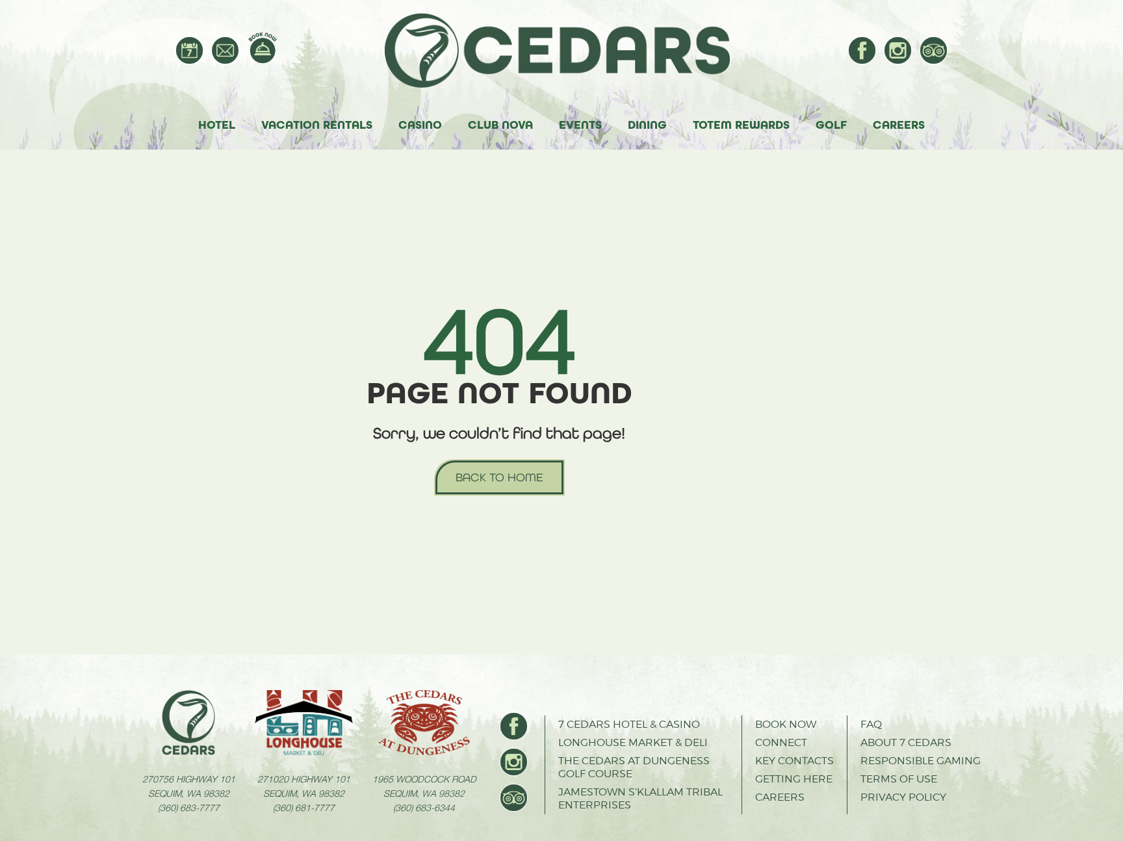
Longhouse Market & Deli (633, 742)
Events (580, 125)
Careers (899, 125)
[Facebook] (862, 50)
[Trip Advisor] (933, 50)
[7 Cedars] (563, 50)
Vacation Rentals (316, 125)
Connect (781, 742)
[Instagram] (898, 50)
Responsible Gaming (920, 760)
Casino (420, 125)
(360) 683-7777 (189, 807)
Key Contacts (794, 760)
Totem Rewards (741, 125)
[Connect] (225, 50)
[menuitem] (189, 50)
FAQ (871, 724)
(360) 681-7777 (304, 807)
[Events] (189, 50)
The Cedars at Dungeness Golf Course (634, 767)
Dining (647, 125)
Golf (831, 125)
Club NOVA (500, 125)
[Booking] (262, 48)
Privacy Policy (903, 797)
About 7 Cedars (905, 742)
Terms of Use (898, 779)
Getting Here (794, 779)
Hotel (216, 125)
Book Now (785, 724)
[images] (188, 722)
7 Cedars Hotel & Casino (629, 724)
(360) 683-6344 (424, 807)
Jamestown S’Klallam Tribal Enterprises (640, 798)
